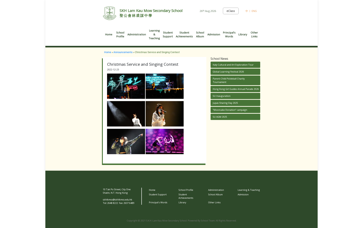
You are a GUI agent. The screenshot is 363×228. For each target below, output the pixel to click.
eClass (231, 11)
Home (108, 34)
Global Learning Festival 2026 (228, 71)
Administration (216, 190)
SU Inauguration (221, 96)
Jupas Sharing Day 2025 (225, 102)
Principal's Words (158, 202)
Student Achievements (186, 196)
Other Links (214, 202)
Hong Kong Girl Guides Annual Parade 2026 (236, 89)
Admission (243, 194)
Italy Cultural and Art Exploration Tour (233, 64)
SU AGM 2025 (220, 116)
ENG (254, 11)
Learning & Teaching (249, 190)
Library (242, 34)
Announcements (123, 52)
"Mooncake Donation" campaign (230, 109)
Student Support (158, 194)
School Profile (186, 190)
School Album (200, 34)
